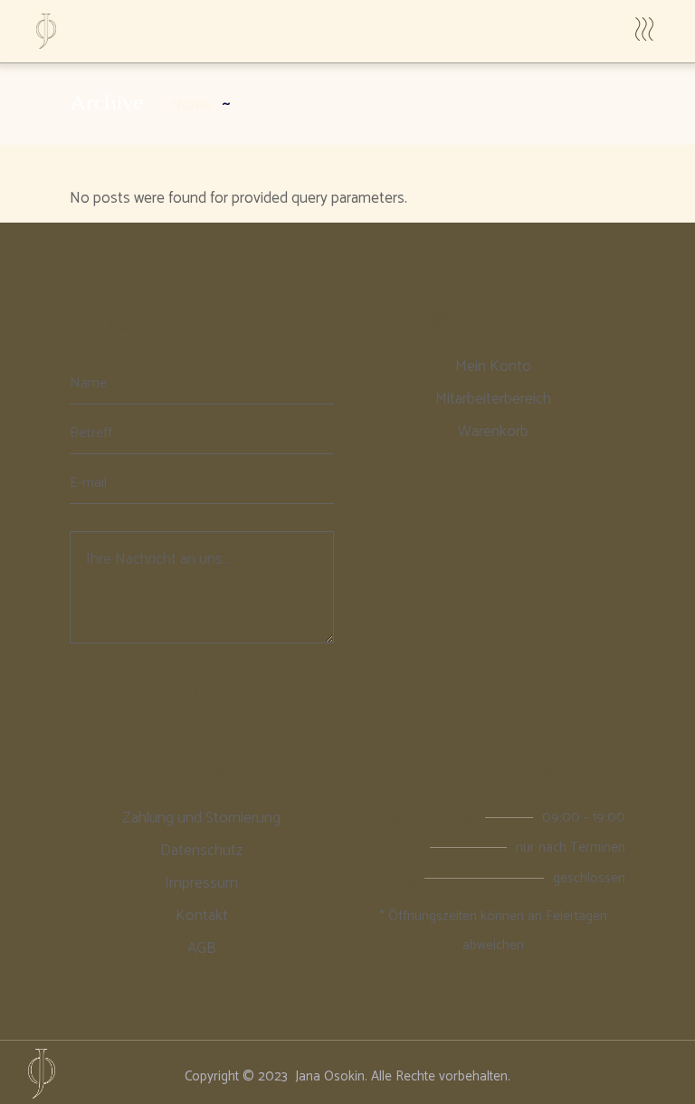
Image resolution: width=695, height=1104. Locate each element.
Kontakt (202, 915)
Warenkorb (493, 431)
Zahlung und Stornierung (201, 818)
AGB (201, 948)
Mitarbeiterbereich (493, 399)
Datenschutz (201, 850)
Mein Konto (493, 366)
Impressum (201, 883)
